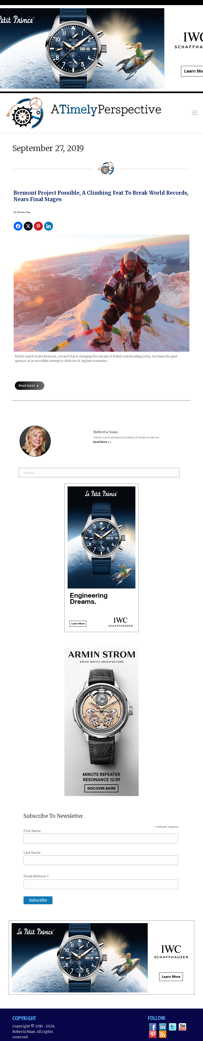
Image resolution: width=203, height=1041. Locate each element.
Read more (27, 385)
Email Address (36, 876)
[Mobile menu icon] (195, 112)
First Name (32, 831)
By (22, 212)
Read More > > (102, 442)
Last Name (32, 852)
